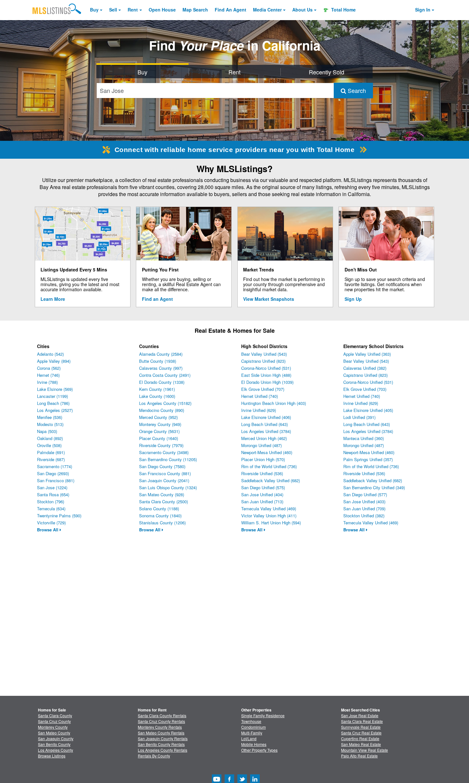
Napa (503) (47, 431)
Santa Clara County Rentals (162, 715)
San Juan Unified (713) (262, 501)
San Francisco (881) (55, 480)
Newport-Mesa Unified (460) (266, 452)
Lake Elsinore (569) (55, 389)
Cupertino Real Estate (360, 738)
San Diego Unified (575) (263, 487)
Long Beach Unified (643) (264, 424)
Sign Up (353, 299)
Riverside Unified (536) (262, 473)
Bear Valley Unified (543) (264, 354)
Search (356, 90)
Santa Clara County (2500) (163, 501)
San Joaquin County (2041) (164, 480)
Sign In (422, 9)
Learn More (53, 299)
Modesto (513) (50, 424)
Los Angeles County (55, 750)
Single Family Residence (263, 715)
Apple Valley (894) (54, 361)
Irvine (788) (47, 382)
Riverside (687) (51, 459)
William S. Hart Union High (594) (271, 523)
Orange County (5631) (159, 431)
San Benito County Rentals (161, 744)
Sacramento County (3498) (164, 452)
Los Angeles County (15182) (165, 403)
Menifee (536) (49, 417)
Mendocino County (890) (161, 410)
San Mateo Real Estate (361, 744)
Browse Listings (51, 755)
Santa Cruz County (54, 721)
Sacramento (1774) (54, 466)
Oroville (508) (49, 445)
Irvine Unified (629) (258, 410)
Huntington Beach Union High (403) (273, 403)
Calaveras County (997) (160, 368)
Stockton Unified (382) (363, 516)
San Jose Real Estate (359, 715)
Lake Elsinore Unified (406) (266, 417)
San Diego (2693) (53, 473)
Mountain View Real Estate (364, 750)
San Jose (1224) (52, 487)
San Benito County (54, 744)
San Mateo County (54, 732)
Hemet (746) (48, 375)
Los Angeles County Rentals (162, 750)
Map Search (195, 9)
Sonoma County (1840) (160, 516)
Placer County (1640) (158, 438)
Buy (94, 9)
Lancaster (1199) (52, 396)
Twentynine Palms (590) (59, 516)
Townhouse (251, 721)
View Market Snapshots (268, 299)
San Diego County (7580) (162, 466)
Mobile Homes (253, 744)
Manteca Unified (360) (363, 438)
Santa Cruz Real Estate (361, 732)
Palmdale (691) (51, 452)
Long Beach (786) (53, 403)
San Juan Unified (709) (364, 509)
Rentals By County (154, 755)
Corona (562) (49, 368)
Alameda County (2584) (160, 354)
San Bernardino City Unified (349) (374, 487)
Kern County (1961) (157, 389)
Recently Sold (326, 72)
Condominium (253, 727)
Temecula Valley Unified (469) (268, 509)
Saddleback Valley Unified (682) (270, 480)
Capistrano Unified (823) (263, 361)
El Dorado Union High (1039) (267, 382)
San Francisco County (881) (165, 473)
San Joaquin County (55, 738)
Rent (133, 9)
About (302, 9)
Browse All (48, 530)
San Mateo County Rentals (161, 732)
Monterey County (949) (160, 424)
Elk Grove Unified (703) (364, 389)
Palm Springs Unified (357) (368, 459)
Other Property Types (259, 750)
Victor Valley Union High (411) (268, 516)
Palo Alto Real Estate (359, 755)
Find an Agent (157, 299)
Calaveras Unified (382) (364, 368)
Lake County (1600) (157, 396)
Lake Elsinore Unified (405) (368, 410)
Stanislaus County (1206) (162, 523)
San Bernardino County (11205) (168, 459)
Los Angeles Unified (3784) (266, 431)
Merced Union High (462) (264, 438)
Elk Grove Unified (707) (262, 389)
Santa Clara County (55, 715)
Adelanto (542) (50, 354)
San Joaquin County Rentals (163, 738)
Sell (113, 9)
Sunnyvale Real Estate (361, 727)
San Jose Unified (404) (262, 494)
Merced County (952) (158, 417)
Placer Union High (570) (263, 459)
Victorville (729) (51, 523)
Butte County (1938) (157, 361)
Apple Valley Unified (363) (367, 354)
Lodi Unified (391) (359, 417)
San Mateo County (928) (161, 494)
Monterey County (53, 727)
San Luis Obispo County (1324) (168, 487)
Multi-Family (251, 732)
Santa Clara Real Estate (362, 721)
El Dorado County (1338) (161, 382)
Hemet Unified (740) (259, 396)
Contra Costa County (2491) (164, 375)
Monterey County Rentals (160, 727)
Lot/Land (249, 738)
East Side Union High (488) (266, 375)
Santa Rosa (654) (53, 494)
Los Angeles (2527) (55, 410)
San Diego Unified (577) (365, 494)
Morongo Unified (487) (261, 445)
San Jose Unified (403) (364, 501)
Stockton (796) (50, 501)
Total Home (343, 9)
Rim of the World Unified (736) (269, 466)
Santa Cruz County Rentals (161, 721)
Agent (230, 9)
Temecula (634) (51, 509)
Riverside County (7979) (161, 445)
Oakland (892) (50, 438)
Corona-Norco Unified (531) (266, 368)
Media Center (267, 9)
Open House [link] (162, 9)
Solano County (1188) (159, 509)
